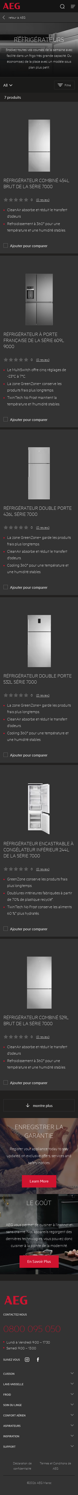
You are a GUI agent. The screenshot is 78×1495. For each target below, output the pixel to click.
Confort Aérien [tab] (14, 1415)
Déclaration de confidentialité (22, 1465)
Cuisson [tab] (9, 1373)
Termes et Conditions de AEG (55, 1465)
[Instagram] (29, 1359)
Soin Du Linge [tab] (12, 1405)
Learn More (39, 1181)
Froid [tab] (7, 1394)
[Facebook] (40, 1359)
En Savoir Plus (39, 1261)
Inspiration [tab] (11, 1436)
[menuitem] (13, 6)
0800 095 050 (32, 1328)
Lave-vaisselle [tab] (13, 1384)
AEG (17, 17)
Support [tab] (9, 1446)
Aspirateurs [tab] (12, 1426)
